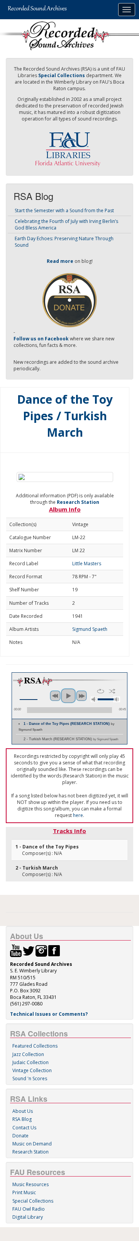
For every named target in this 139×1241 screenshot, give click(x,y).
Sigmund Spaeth (89, 629)
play (68, 695)
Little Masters (86, 563)
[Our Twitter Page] (28, 950)
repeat (100, 691)
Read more (60, 261)
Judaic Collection (30, 1062)
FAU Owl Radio (28, 1209)
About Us (22, 1111)
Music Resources (30, 1184)
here (78, 815)
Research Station (78, 502)
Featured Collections (35, 1046)
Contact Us (24, 1127)
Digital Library (27, 1217)
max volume (116, 699)
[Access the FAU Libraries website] (69, 146)
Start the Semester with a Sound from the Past (64, 210)
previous (55, 695)
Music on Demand (32, 1143)
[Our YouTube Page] (16, 950)
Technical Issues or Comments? (49, 1014)
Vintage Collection (32, 1070)
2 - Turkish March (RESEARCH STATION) (71, 739)
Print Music (24, 1192)
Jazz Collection (28, 1054)
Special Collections (32, 1201)
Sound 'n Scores (29, 1078)
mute (94, 699)
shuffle (112, 691)
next (81, 695)
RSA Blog (22, 1119)
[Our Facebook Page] (54, 950)
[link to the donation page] (69, 299)
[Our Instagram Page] (41, 950)
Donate (20, 1135)
